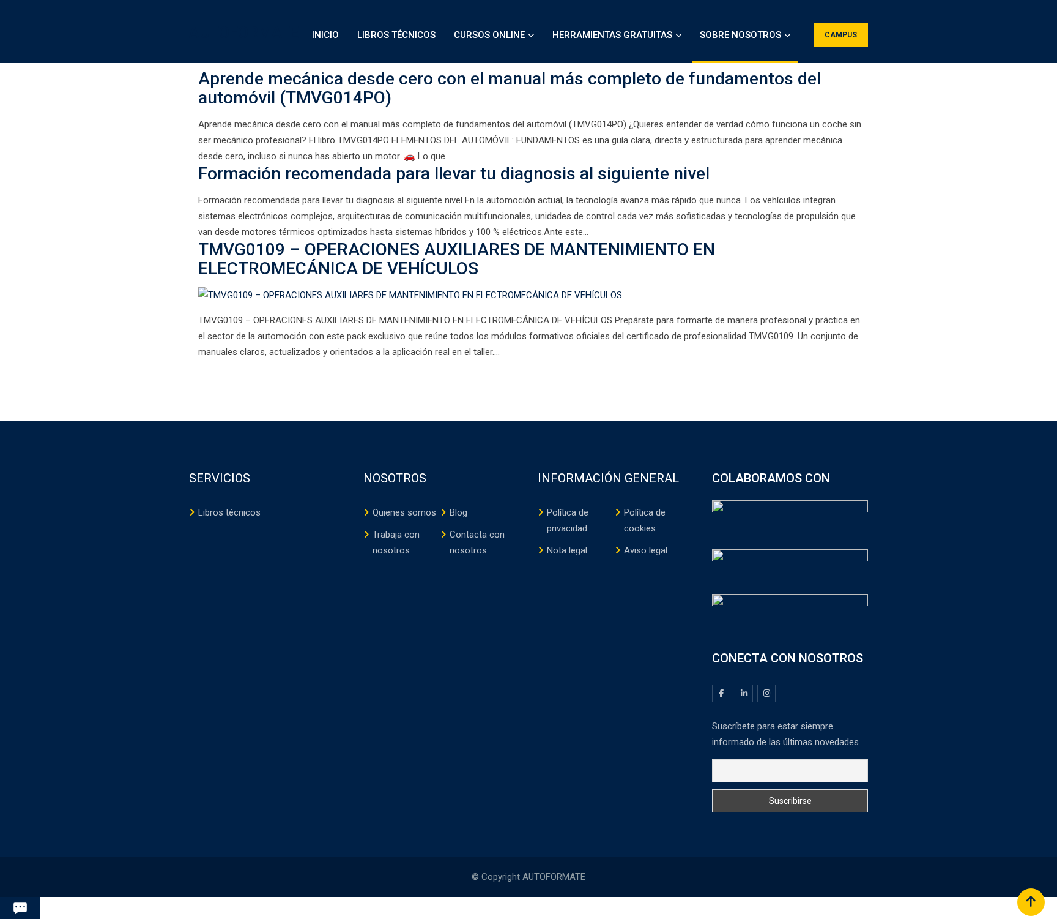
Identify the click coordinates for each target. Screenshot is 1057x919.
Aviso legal (645, 550)
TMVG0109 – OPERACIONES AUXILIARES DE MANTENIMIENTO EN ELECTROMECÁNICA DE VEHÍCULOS (456, 259)
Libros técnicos (229, 512)
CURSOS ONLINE (489, 34)
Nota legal (567, 550)
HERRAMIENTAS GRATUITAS (612, 34)
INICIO (325, 34)
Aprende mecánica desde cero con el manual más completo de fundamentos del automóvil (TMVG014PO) (509, 88)
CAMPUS (841, 35)
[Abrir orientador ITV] (20, 908)
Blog (458, 512)
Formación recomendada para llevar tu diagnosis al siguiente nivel (454, 173)
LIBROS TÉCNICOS (396, 34)
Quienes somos (404, 512)
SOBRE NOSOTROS (740, 34)
